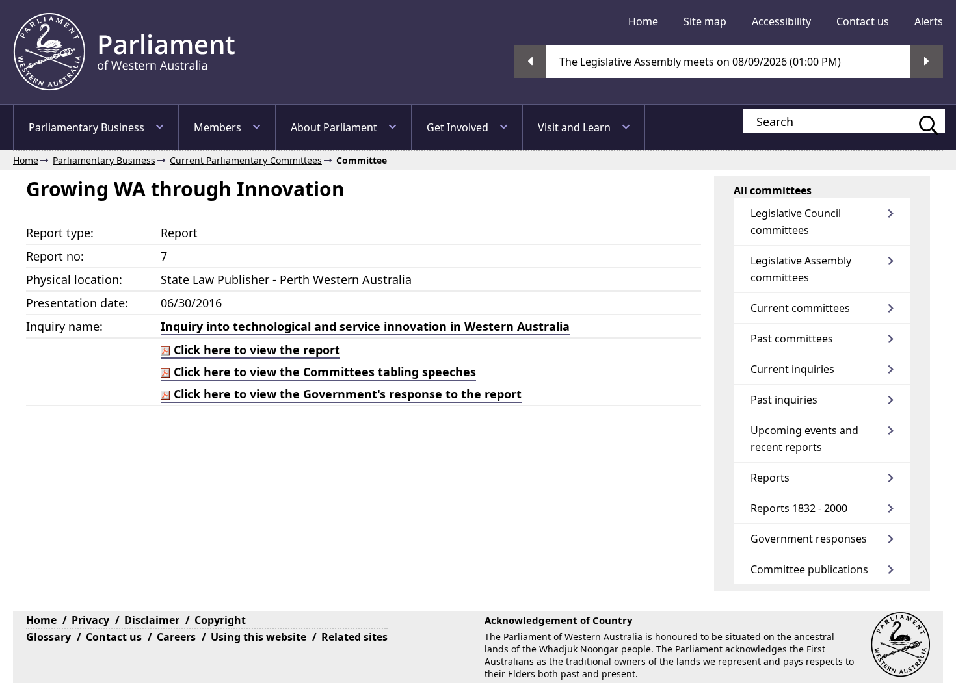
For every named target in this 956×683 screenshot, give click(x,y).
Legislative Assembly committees (800, 269)
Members (217, 127)
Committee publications (809, 569)
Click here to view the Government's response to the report (346, 394)
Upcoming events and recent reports (804, 438)
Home (643, 21)
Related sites (354, 637)
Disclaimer (151, 620)
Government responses (808, 539)
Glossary (48, 637)
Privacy (90, 620)
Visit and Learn (574, 127)
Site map (705, 21)
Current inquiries (792, 369)
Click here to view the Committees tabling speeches (323, 372)
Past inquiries (783, 400)
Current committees (800, 308)
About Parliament (334, 127)
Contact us (862, 21)
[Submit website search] (922, 121)
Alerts (928, 21)
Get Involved (457, 127)
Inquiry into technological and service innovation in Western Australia (365, 326)
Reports (770, 477)
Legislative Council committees (795, 221)
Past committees (791, 338)
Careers (176, 637)
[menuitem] (643, 21)
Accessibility (781, 21)
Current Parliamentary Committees (246, 160)
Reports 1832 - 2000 (798, 508)
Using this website (258, 637)
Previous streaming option (530, 61)
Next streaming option (926, 61)
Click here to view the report (255, 349)
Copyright (220, 620)
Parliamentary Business (86, 127)
